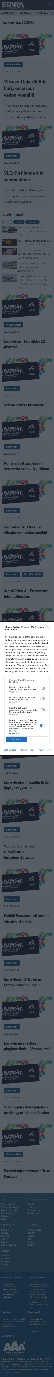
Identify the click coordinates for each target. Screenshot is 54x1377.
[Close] (48, 627)
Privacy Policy (44, 750)
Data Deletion (10, 750)
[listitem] (27, 681)
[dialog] (27, 688)
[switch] (42, 688)
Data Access (27, 750)
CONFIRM (16, 739)
